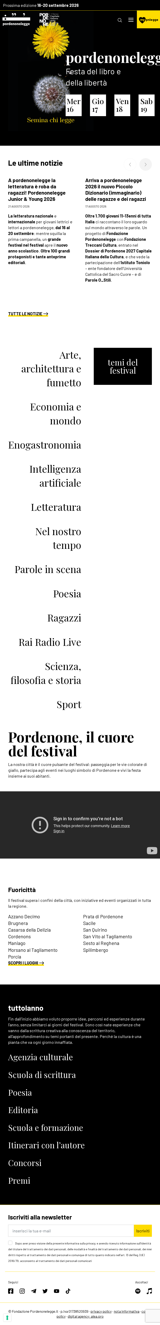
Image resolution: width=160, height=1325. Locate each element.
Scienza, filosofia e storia (46, 672)
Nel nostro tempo (58, 538)
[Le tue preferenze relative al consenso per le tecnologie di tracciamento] (7, 1318)
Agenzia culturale (40, 1057)
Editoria (23, 1109)
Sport (69, 704)
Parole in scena (48, 568)
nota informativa (126, 1311)
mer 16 (73, 105)
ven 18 (122, 105)
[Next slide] (145, 164)
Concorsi (24, 1162)
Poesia (67, 593)
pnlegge (149, 19)
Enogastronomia (44, 444)
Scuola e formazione (45, 1127)
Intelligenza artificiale (55, 475)
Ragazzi (64, 617)
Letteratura (56, 506)
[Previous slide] (130, 164)
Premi (19, 1180)
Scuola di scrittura (42, 1074)
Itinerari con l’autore (46, 1145)
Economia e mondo (55, 413)
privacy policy (101, 1311)
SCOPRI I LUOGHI (23, 962)
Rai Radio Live (50, 641)
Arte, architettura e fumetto (51, 368)
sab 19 (146, 105)
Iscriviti (143, 1230)
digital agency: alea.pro (86, 1316)
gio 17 (98, 105)
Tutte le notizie (25, 313)
